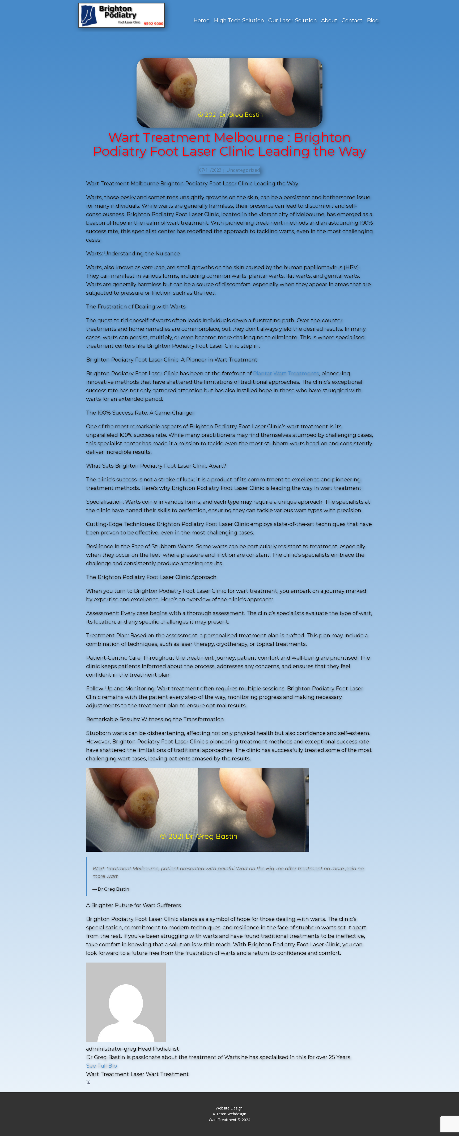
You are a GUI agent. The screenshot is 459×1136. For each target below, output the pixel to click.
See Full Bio (101, 1066)
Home (201, 20)
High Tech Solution (239, 20)
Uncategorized (243, 170)
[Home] (121, 15)
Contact (352, 20)
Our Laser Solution (292, 20)
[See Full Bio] (120, 1066)
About (329, 20)
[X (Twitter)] (88, 1083)
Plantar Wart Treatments (286, 373)
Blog (373, 20)
